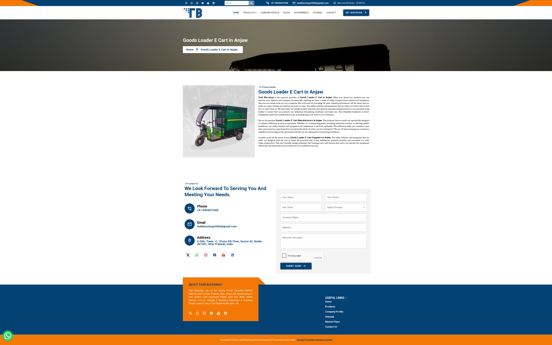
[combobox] (346, 207)
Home (189, 49)
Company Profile (334, 311)
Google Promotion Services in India (314, 340)
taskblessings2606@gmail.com (313, 3)
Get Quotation (354, 13)
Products (330, 306)
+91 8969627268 (279, 3)
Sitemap (329, 316)
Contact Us (331, 326)
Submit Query (293, 266)
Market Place (332, 321)
